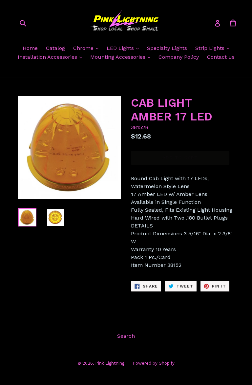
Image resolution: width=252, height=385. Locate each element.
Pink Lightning (109, 363)
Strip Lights (210, 48)
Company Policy (178, 57)
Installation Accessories (48, 57)
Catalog (55, 48)
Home (30, 48)
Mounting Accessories (118, 57)
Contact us (221, 57)
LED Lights (121, 48)
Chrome (84, 48)
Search (126, 336)
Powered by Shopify (154, 363)
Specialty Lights (167, 48)
